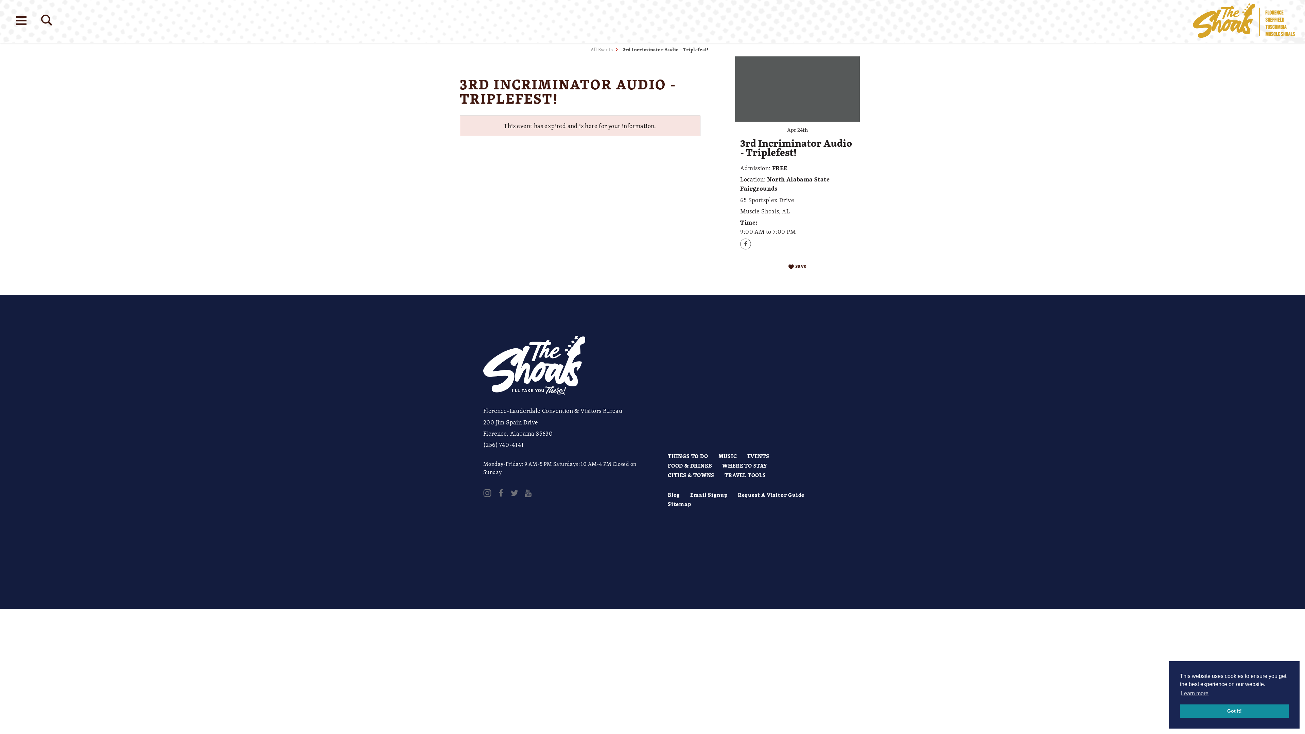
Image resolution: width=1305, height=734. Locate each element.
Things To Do (688, 456)
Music (727, 456)
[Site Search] (47, 20)
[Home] (1244, 21)
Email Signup (709, 494)
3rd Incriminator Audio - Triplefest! (665, 49)
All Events (602, 49)
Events (758, 456)
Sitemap (679, 504)
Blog (674, 494)
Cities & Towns (691, 475)
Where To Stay (744, 465)
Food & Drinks (690, 465)
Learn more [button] (1194, 693)
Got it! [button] (1234, 711)
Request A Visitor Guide (771, 494)
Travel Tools (745, 475)
